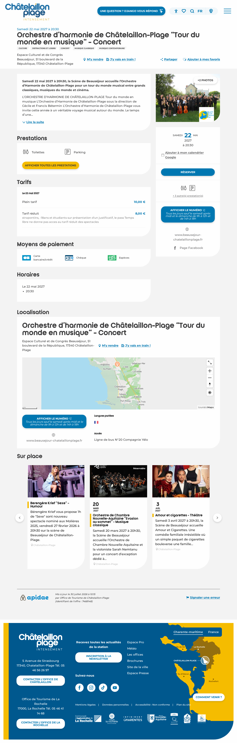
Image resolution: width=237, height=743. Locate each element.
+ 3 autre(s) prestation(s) (188, 195)
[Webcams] (211, 11)
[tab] (188, 632)
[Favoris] (184, 11)
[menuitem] (27, 11)
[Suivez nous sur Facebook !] (79, 688)
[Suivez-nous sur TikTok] (103, 688)
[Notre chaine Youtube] (115, 688)
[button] (192, 11)
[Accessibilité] (176, 11)
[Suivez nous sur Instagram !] (91, 688)
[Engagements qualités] (174, 718)
